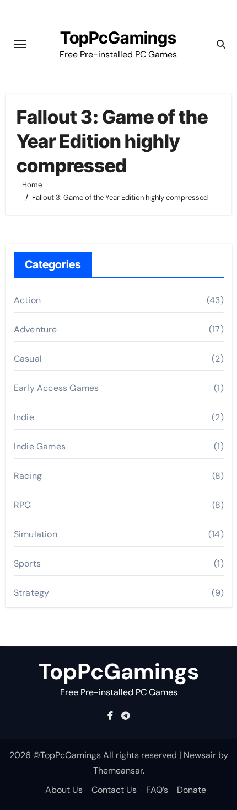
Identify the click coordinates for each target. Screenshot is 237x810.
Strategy (32, 593)
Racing (28, 475)
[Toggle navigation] (20, 44)
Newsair (200, 755)
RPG (22, 505)
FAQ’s (157, 790)
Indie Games (40, 446)
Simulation (35, 534)
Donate (191, 790)
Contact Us (114, 790)
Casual (28, 358)
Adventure (35, 329)
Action (27, 300)
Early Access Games (56, 388)
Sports (27, 563)
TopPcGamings (118, 37)
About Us (64, 790)
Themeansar (118, 770)
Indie (24, 417)
